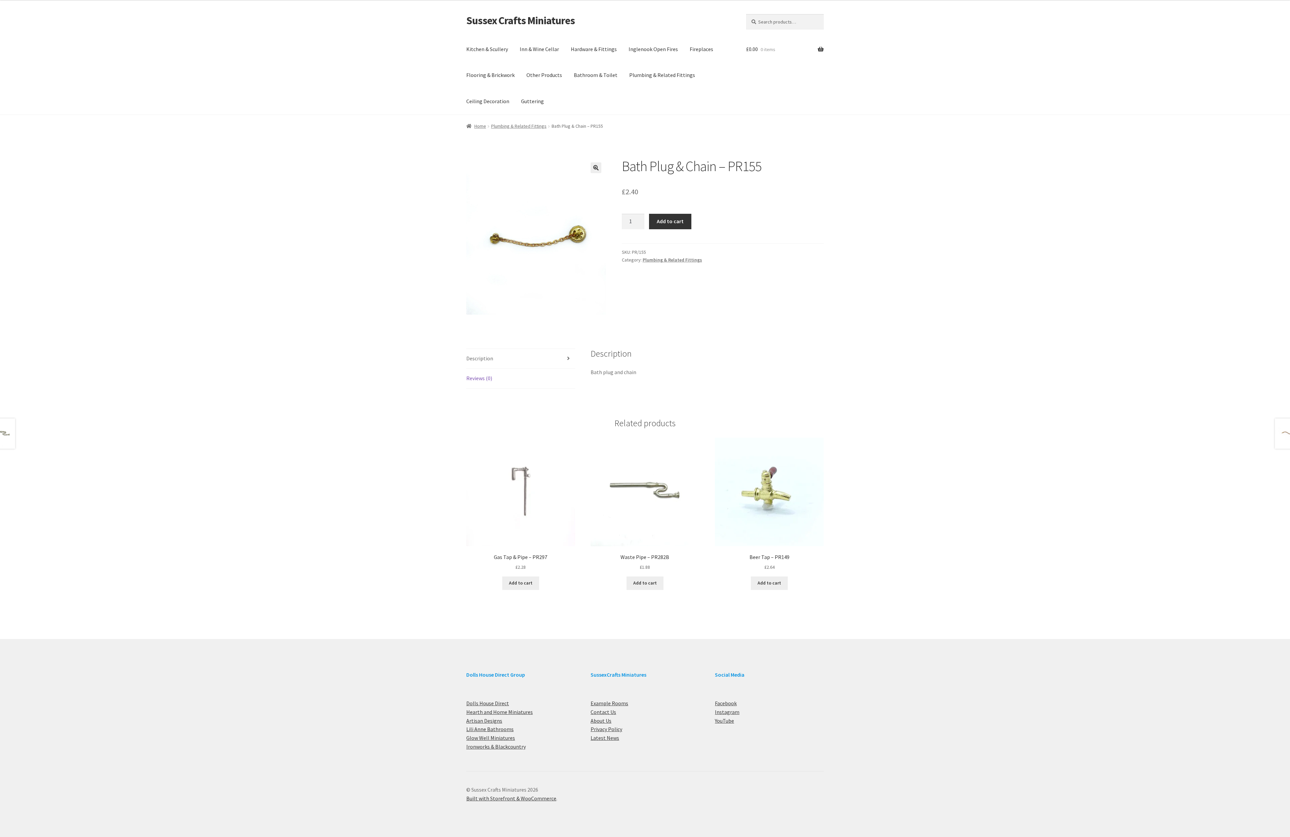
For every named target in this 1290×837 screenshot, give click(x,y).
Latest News (605, 737)
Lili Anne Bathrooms (490, 729)
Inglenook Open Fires (653, 49)
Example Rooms (609, 703)
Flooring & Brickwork (490, 75)
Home (480, 126)
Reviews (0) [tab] (479, 378)
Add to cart (670, 221)
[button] (596, 167)
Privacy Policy (606, 729)
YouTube (724, 720)
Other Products (544, 75)
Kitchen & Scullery (487, 49)
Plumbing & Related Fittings (662, 75)
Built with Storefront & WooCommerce (511, 798)
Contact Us (603, 712)
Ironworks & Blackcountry (496, 746)
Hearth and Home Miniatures (499, 712)
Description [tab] (479, 358)
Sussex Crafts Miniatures (520, 20)
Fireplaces (701, 49)
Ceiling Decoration (487, 101)
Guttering (532, 101)
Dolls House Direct (487, 703)
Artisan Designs (484, 720)
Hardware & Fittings (594, 49)
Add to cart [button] (520, 583)
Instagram (727, 712)
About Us (601, 720)
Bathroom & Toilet (595, 75)
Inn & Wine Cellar (539, 49)
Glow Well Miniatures (490, 737)
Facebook (726, 703)
